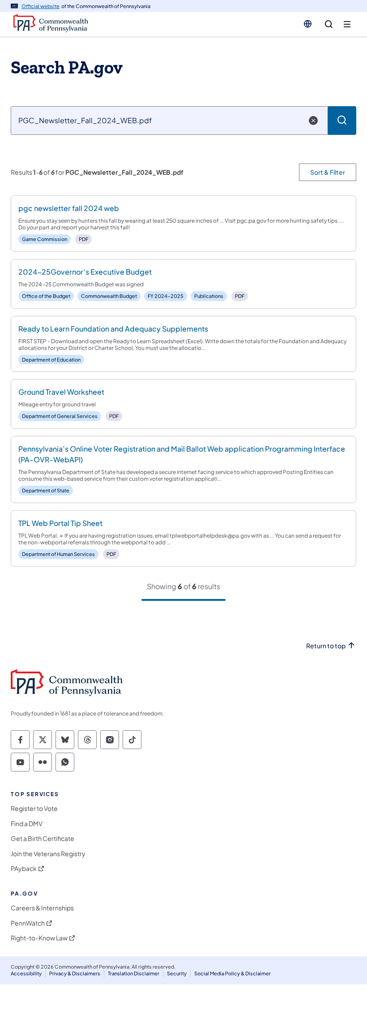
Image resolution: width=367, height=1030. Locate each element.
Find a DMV (27, 823)
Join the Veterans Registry (48, 854)
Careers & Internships (42, 908)
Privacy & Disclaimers (74, 973)
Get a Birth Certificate (42, 838)
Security (177, 973)
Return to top (326, 646)
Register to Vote (34, 808)
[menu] (347, 24)
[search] (329, 24)
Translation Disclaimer (133, 973)
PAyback (24, 868)
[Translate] (307, 24)
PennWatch (28, 923)
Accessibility (26, 973)
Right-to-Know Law (39, 938)
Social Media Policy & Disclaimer (232, 973)
